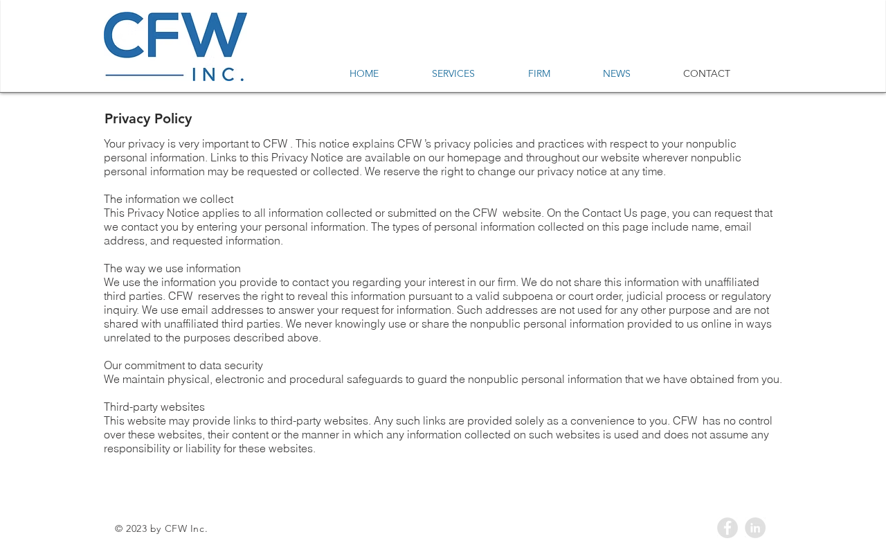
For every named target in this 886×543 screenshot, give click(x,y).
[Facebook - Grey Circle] (727, 527)
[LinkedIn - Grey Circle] (755, 527)
